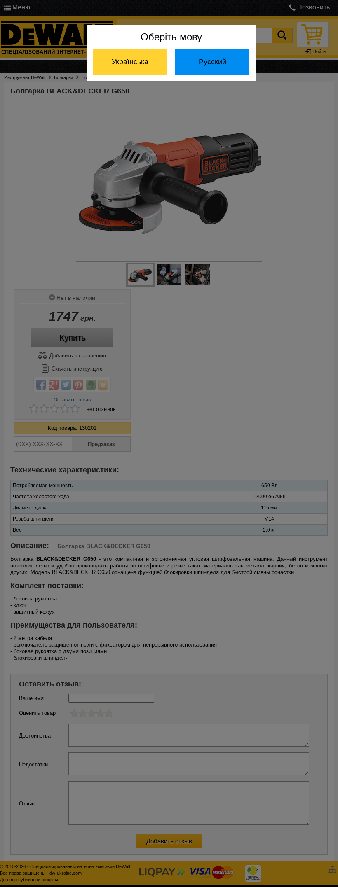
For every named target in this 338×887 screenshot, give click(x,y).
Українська (130, 62)
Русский (212, 62)
